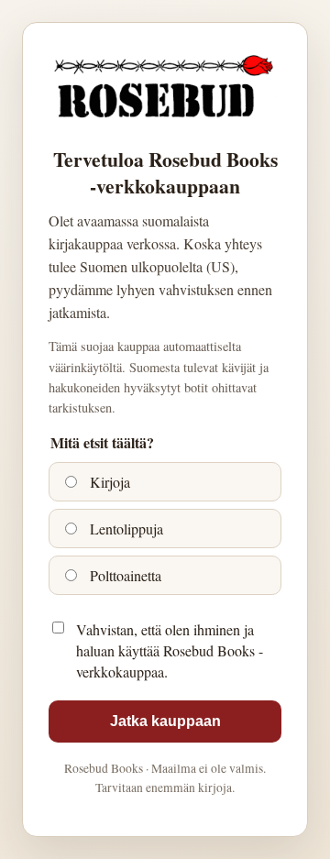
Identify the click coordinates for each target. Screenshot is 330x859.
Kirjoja (108, 481)
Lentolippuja (124, 528)
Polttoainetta (123, 575)
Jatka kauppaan (165, 721)
